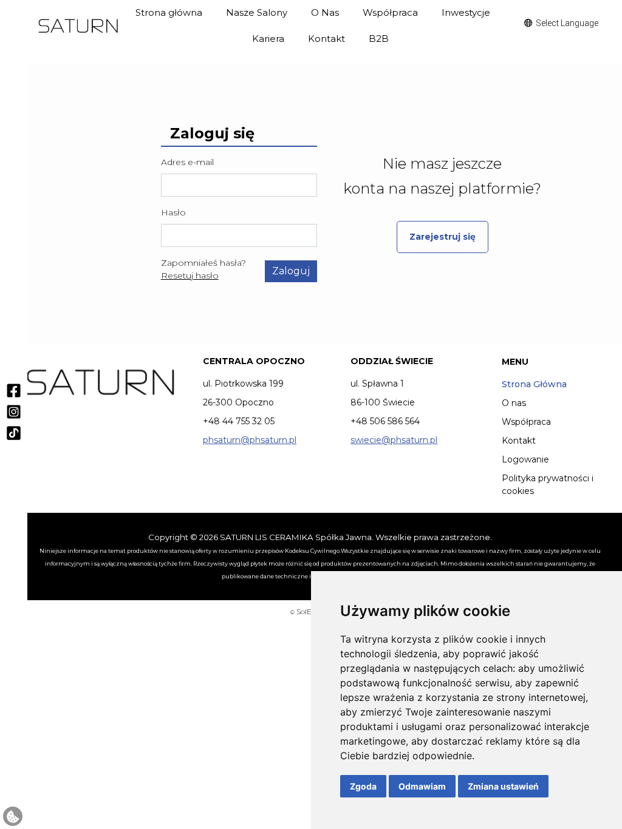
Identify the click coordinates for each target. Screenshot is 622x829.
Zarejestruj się (442, 236)
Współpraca (390, 12)
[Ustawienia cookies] (12, 816)
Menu (515, 361)
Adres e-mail (187, 162)
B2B (379, 38)
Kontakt (326, 38)
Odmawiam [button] (422, 786)
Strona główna (168, 12)
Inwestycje (466, 12)
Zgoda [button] (363, 786)
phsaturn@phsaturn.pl (249, 440)
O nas (514, 403)
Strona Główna (534, 384)
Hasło (173, 212)
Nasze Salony (256, 12)
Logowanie (525, 459)
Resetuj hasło (190, 275)
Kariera (268, 38)
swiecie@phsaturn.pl (393, 440)
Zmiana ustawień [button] (503, 786)
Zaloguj (291, 271)
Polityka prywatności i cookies (547, 484)
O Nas (325, 12)
